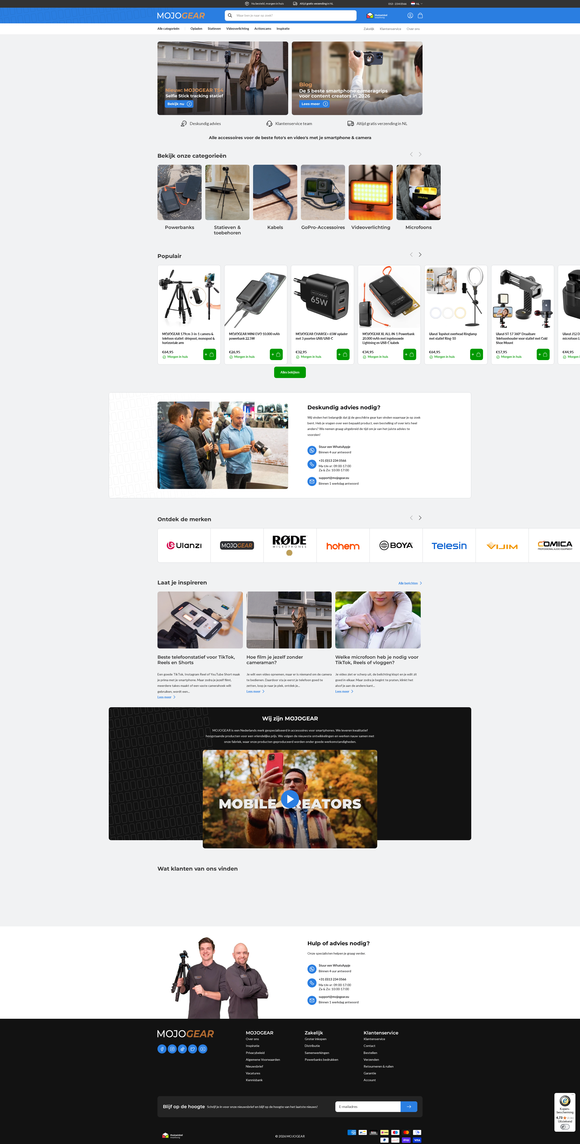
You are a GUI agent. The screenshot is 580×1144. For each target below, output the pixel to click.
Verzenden (371, 1059)
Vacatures (253, 1073)
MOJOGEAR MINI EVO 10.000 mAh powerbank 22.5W (254, 336)
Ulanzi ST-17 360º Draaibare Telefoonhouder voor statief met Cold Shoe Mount (521, 338)
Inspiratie (252, 1046)
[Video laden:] (290, 799)
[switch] (565, 1126)
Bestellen (370, 1053)
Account (370, 1080)
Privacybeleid (255, 1053)
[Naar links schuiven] (412, 154)
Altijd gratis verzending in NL (382, 123)
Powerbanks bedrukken (321, 1059)
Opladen (196, 28)
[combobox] (290, 15)
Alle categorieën (168, 28)
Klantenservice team (293, 123)
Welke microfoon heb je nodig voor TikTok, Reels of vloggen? (376, 659)
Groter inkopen (315, 1039)
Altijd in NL (316, 3)
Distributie (312, 1046)
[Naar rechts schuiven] (419, 154)
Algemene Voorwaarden (263, 1059)
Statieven (214, 28)
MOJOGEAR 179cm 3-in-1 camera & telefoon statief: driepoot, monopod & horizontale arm (188, 338)
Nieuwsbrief (254, 1066)
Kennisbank (254, 1080)
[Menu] (572, 1095)
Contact (369, 1046)
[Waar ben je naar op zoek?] (230, 15)
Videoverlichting (237, 28)
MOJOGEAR (296, 1136)
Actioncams (262, 28)
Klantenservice (374, 1039)
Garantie (370, 1073)
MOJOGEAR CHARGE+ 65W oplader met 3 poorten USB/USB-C (322, 336)
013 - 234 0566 (397, 3)
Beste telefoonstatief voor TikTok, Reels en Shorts (196, 659)
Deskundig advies (205, 123)
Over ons (252, 1039)
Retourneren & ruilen (379, 1066)
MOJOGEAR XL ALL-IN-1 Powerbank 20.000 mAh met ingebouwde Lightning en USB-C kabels (388, 338)
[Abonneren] (409, 1107)
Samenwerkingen (317, 1053)
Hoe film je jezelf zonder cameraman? (274, 659)
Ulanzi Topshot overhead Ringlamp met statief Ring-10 (453, 336)
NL (418, 3)
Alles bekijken (290, 372)
